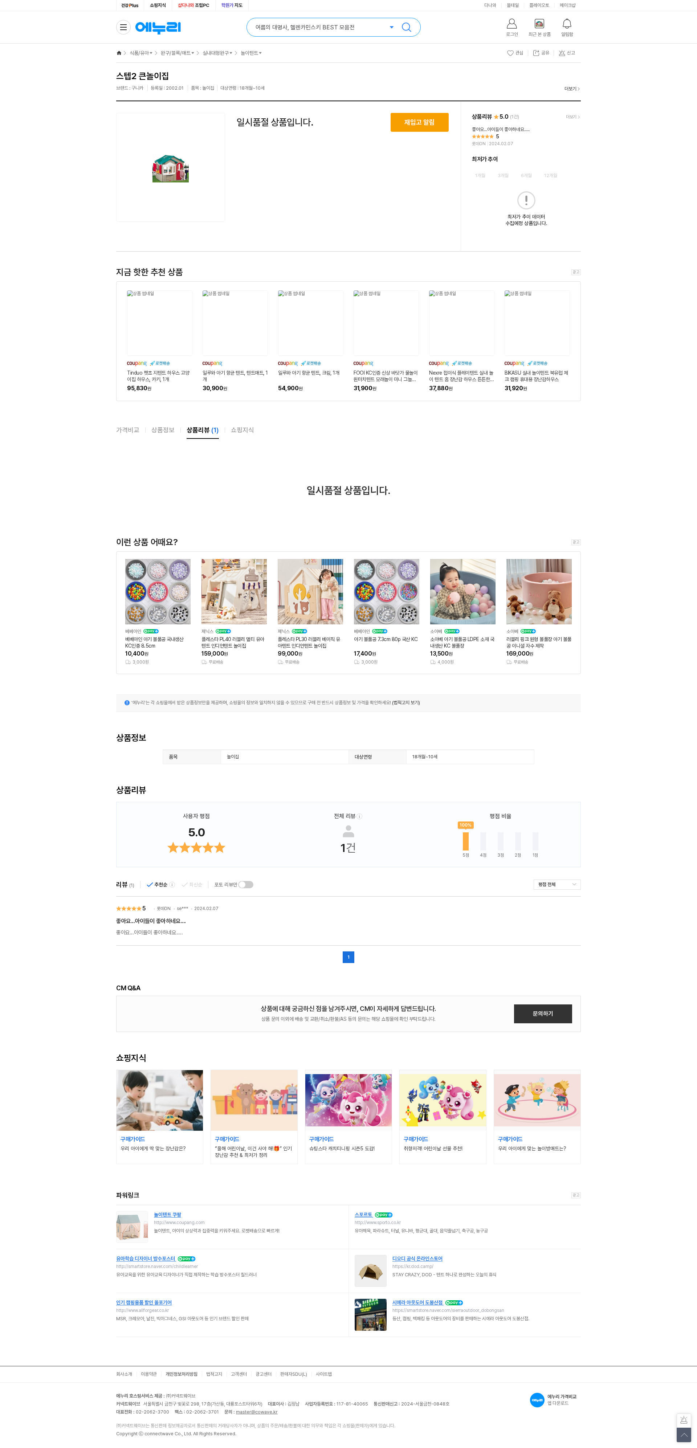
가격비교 (127, 430)
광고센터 (264, 1374)
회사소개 (124, 1374)
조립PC (193, 5)
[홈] (119, 53)
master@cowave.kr (257, 1412)
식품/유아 (139, 53)
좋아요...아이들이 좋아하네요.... (151, 921)
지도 (231, 5)
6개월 (526, 175)
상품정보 (163, 430)
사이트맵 (324, 1374)
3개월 (503, 175)
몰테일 (513, 5)
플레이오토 (539, 5)
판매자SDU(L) (293, 1374)
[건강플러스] (130, 5)
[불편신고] (684, 1421)
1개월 (480, 175)
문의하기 (543, 1013)
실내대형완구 (216, 53)
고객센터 (239, 1374)
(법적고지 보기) (406, 702)
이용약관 (149, 1374)
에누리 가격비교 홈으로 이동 (158, 27)
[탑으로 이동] (684, 1435)
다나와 (490, 5)
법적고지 (214, 1374)
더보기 (570, 88)
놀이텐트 (249, 53)
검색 (406, 27)
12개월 (550, 175)
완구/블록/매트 (176, 53)
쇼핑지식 (158, 5)
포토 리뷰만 (225, 885)
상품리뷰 (203, 430)
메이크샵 (568, 5)
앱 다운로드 (561, 1400)
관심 (519, 53)
